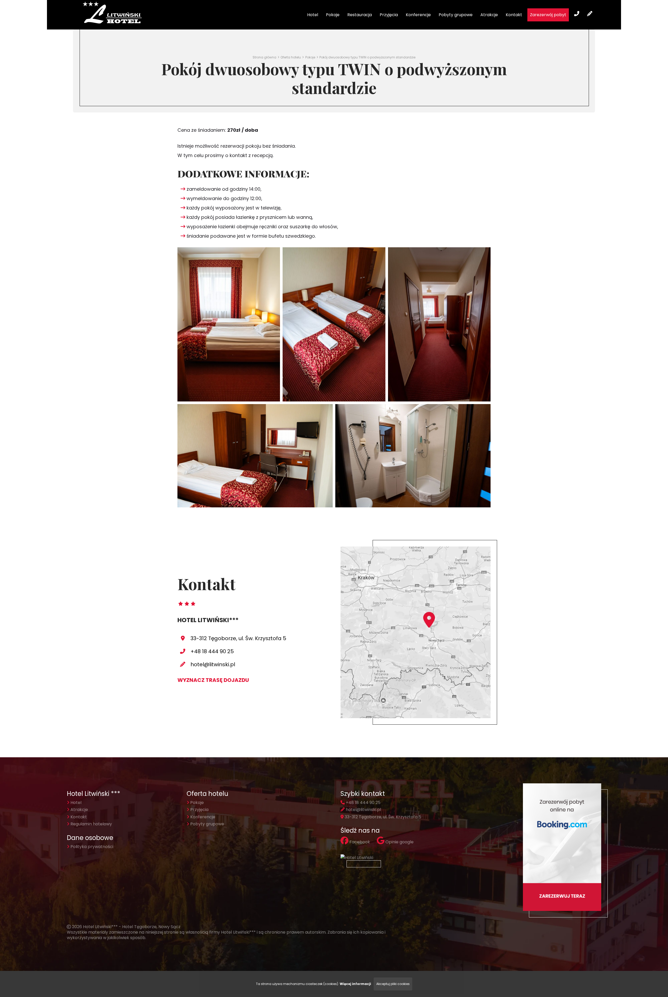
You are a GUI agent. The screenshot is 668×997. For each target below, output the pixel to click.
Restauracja (359, 15)
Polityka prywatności (91, 847)
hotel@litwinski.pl (212, 664)
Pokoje (332, 15)
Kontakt (514, 15)
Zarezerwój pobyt (548, 15)
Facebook (359, 842)
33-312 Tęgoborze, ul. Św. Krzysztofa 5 (238, 638)
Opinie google (399, 842)
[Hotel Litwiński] (357, 857)
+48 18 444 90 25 (212, 651)
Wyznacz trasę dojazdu (213, 680)
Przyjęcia (389, 15)
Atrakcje (489, 15)
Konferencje (418, 15)
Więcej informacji (355, 984)
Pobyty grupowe (456, 15)
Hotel (312, 15)
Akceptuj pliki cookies (393, 984)
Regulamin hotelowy (90, 824)
